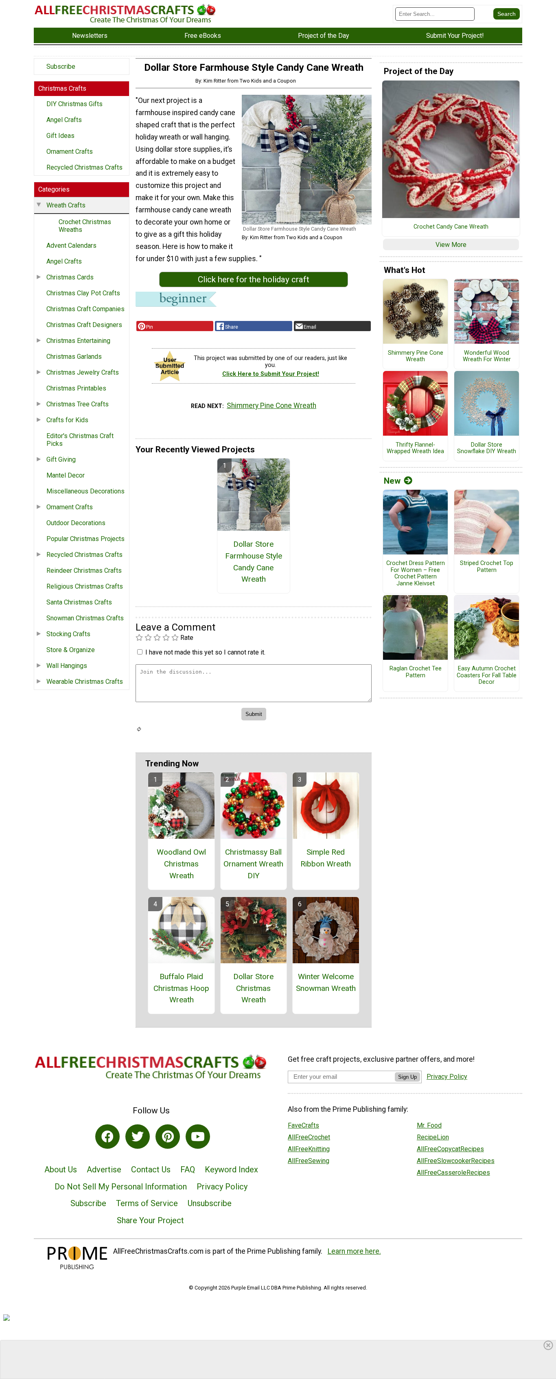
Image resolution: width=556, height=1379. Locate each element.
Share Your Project (150, 1220)
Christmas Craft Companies (85, 309)
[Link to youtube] (198, 1136)
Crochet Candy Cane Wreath (451, 227)
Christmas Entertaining (78, 341)
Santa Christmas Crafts (79, 602)
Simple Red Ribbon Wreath (325, 857)
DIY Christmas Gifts (74, 104)
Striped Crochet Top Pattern (486, 567)
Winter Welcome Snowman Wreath (326, 982)
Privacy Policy (222, 1186)
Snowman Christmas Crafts (85, 618)
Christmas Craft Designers (84, 325)
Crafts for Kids (67, 420)
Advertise (104, 1169)
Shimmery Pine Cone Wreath (271, 405)
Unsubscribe (210, 1203)
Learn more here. (354, 1251)
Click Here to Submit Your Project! (270, 374)
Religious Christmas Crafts (84, 586)
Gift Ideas (60, 136)
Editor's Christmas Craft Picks (80, 439)
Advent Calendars (71, 245)
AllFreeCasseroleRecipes (453, 1172)
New (392, 481)
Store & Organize (70, 650)
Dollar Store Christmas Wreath (253, 988)
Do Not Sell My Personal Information (121, 1186)
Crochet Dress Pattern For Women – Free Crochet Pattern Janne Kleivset (415, 573)
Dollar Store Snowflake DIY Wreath (486, 448)
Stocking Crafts (68, 634)
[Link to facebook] (107, 1136)
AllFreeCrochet (309, 1137)
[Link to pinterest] (167, 1136)
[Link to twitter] (137, 1136)
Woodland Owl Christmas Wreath (181, 863)
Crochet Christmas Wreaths (85, 225)
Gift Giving (61, 459)
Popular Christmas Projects (85, 539)
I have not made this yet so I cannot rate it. (205, 652)
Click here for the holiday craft (253, 279)
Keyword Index (231, 1169)
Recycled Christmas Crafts (84, 167)
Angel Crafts (64, 120)
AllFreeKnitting (309, 1149)
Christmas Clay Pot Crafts (83, 293)
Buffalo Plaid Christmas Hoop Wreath (181, 988)
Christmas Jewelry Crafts (82, 372)
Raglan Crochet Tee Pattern (416, 672)
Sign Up (407, 1077)
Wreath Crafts (65, 205)
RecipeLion (433, 1137)
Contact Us (151, 1169)
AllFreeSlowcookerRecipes (456, 1161)
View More (451, 245)
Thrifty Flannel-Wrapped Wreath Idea (415, 448)
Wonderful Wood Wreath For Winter (487, 356)
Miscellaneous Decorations (85, 491)
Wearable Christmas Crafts (84, 681)
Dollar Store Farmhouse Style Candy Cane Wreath (253, 561)
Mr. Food (429, 1125)
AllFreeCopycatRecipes (450, 1149)
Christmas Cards (70, 277)
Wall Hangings (66, 666)
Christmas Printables (76, 388)
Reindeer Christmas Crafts (84, 570)
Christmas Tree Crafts (77, 404)
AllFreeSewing (308, 1161)
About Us (60, 1169)
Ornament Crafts (69, 151)
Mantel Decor (65, 475)
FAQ (187, 1169)
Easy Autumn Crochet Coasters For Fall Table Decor (487, 675)
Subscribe (60, 66)
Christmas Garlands (74, 356)
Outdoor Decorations (75, 523)
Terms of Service (147, 1203)
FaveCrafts (303, 1125)
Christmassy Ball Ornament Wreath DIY (253, 863)
